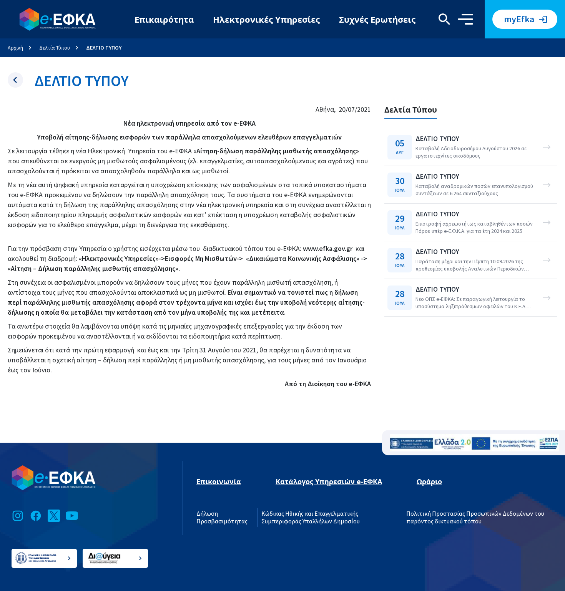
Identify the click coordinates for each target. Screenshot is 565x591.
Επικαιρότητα (164, 19)
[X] (54, 516)
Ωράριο (429, 481)
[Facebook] (36, 516)
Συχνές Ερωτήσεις (377, 19)
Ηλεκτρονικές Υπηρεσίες (266, 19)
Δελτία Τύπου (54, 47)
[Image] (474, 443)
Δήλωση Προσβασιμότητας (222, 517)
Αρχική (15, 47)
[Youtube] (72, 516)
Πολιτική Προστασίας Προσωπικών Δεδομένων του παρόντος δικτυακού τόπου (475, 517)
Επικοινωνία (218, 481)
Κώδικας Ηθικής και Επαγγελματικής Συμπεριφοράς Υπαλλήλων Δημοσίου (310, 517)
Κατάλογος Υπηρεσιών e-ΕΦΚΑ (329, 481)
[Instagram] (18, 516)
